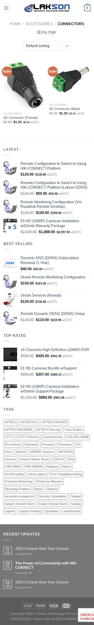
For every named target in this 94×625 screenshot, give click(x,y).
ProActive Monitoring (18, 481)
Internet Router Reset (35, 459)
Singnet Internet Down (19, 504)
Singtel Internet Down (52, 504)
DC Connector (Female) (20, 117)
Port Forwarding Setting (66, 474)
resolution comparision (19, 496)
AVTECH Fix (29, 422)
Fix (78, 444)
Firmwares (65, 444)
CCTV (9, 437)
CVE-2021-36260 (77, 437)
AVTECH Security (48, 429)
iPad (71, 459)
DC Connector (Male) (64, 109)
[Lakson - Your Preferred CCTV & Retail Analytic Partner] (47, 7)
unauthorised (71, 511)
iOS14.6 (58, 459)
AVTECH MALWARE (18, 429)
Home (15, 24)
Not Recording (14, 474)
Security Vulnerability (53, 496)
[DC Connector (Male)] (70, 80)
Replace (52, 489)
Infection (10, 459)
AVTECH (11, 422)
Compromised (52, 437)
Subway (76, 504)
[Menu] (6, 7)
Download (31, 444)
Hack (8, 452)
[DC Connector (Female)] (24, 85)
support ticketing (30, 511)
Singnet (76, 496)
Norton (66, 466)
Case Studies (74, 429)
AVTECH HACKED (54, 422)
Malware (52, 466)
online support (37, 474)
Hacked (21, 452)
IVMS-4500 (12, 466)
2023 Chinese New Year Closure (42, 582)
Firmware (48, 444)
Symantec (52, 511)
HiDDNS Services (42, 452)
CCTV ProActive (28, 437)
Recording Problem (17, 489)
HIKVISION (65, 452)
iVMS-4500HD (33, 466)
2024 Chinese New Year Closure (42, 549)
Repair (38, 489)
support (10, 511)
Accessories (39, 24)
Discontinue (12, 444)
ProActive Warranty (50, 481)
